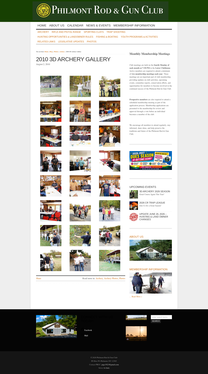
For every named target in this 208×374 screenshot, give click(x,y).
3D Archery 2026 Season (154, 191)
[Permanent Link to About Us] (150, 250)
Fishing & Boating (107, 37)
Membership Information (134, 25)
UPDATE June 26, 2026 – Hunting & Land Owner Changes (153, 217)
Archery (43, 32)
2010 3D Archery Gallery (73, 59)
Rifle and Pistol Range (66, 32)
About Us (56, 25)
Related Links (46, 41)
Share (38, 278)
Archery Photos (111, 278)
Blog (51, 52)
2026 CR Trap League (152, 203)
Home (41, 25)
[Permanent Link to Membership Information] (150, 283)
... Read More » (135, 296)
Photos (92, 41)
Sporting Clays (94, 32)
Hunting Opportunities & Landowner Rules (65, 37)
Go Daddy (107, 368)
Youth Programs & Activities (139, 37)
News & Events (98, 25)
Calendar (75, 25)
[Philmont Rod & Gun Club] (102, 19)
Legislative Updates (71, 41)
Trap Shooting (116, 32)
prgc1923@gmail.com (110, 364)
